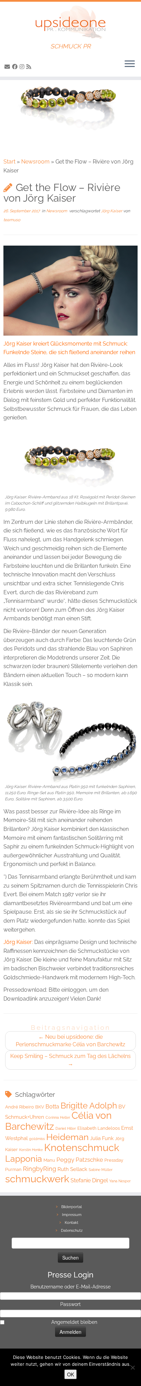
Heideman (67, 1137)
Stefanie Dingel (89, 1180)
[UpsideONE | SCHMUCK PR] (70, 22)
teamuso (11, 219)
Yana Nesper (120, 1181)
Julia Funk (102, 1138)
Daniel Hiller (65, 1128)
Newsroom (35, 161)
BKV (39, 1106)
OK (70, 1374)
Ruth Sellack (72, 1169)
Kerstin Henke (31, 1150)
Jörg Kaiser (112, 211)
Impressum (71, 1215)
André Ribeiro (19, 1106)
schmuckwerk (37, 1179)
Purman (13, 1169)
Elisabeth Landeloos (98, 1128)
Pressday (113, 1160)
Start (9, 161)
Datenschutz (71, 1230)
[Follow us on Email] (8, 67)
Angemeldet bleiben (74, 1322)
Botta (52, 1106)
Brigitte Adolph (89, 1106)
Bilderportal (71, 1207)
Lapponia (23, 1159)
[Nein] (132, 1367)
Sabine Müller (101, 1170)
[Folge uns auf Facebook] (16, 67)
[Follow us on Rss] (29, 67)
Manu (49, 1160)
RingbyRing (39, 1168)
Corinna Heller (58, 1117)
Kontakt (71, 1222)
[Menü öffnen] (130, 64)
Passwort (70, 1304)
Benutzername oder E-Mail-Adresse (70, 1286)
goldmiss (37, 1139)
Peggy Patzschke (79, 1159)
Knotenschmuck (81, 1147)
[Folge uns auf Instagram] (23, 67)
